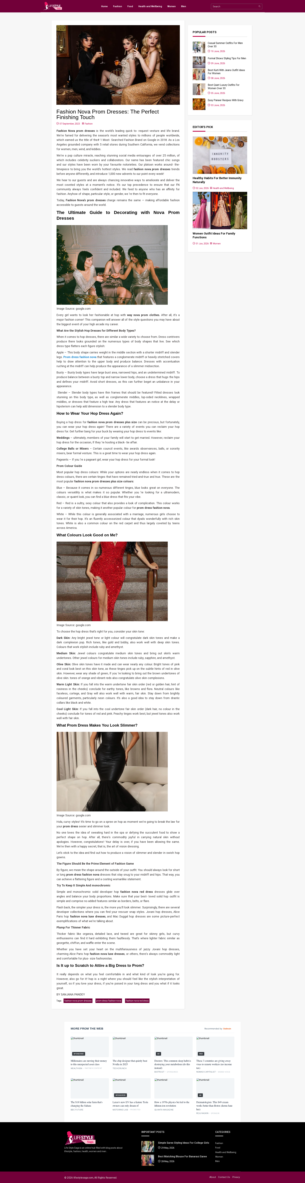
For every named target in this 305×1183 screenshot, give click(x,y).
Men (183, 6)
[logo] (52, 6)
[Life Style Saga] (80, 1138)
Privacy (236, 1177)
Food (130, 6)
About (212, 1177)
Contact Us (224, 1177)
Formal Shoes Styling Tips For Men (227, 58)
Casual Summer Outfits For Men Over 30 (225, 45)
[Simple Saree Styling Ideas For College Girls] (147, 1147)
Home (104, 6)
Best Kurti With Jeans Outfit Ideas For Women (226, 72)
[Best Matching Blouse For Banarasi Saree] (147, 1161)
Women (171, 6)
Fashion (117, 6)
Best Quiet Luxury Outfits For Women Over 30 (223, 86)
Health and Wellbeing (150, 6)
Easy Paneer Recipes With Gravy (225, 100)
